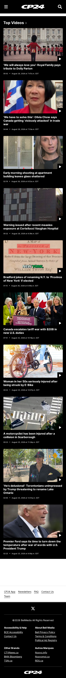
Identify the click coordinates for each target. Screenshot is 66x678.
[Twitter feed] (33, 608)
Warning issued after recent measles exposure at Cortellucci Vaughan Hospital (30, 226)
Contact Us (47, 591)
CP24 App (9, 591)
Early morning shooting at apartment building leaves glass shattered (27, 174)
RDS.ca (39, 660)
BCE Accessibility (13, 632)
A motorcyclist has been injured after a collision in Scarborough (29, 435)
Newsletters (24, 591)
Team (7, 596)
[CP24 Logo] (33, 7)
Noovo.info (41, 652)
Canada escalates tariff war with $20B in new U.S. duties (30, 331)
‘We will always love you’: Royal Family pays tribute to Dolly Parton (32, 66)
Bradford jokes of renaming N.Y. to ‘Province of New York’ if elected (32, 278)
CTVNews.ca (11, 652)
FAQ (36, 591)
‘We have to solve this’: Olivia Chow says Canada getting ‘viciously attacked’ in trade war (31, 120)
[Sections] (6, 7)
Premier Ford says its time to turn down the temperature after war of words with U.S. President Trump (32, 545)
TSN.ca (8, 660)
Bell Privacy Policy (45, 632)
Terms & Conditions (45, 636)
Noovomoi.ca (42, 656)
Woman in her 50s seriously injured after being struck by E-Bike (30, 383)
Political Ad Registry (46, 640)
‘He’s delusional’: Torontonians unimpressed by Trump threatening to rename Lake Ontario (32, 489)
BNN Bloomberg (13, 656)
